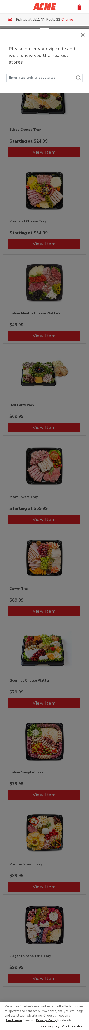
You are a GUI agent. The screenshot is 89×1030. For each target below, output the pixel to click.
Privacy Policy (46, 1020)
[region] (44, 1016)
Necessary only (49, 1026)
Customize (14, 1020)
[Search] (79, 78)
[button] (79, 6)
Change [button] (67, 19)
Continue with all (73, 1026)
